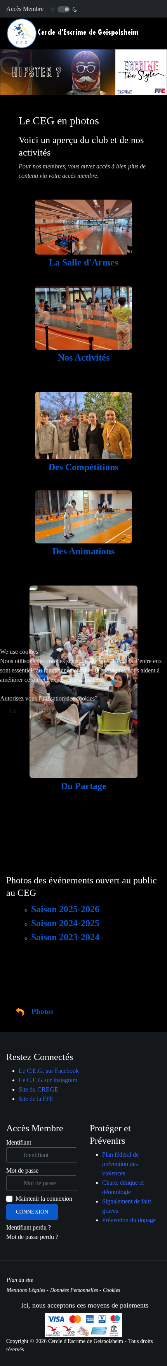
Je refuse (46, 711)
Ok (13, 711)
